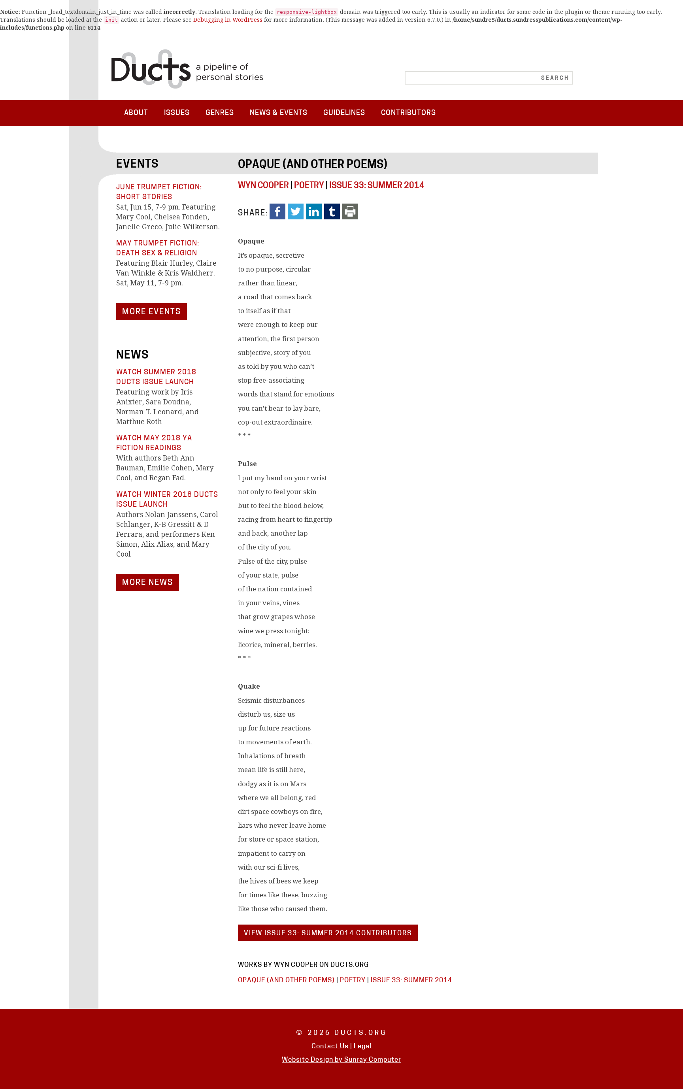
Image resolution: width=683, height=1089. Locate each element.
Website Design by (313, 1060)
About (136, 113)
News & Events (279, 113)
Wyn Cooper (263, 186)
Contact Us (330, 1046)
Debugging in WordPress (227, 20)
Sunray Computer (372, 1060)
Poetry (309, 186)
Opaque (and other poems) (312, 165)
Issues (177, 113)
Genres (220, 113)
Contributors (408, 113)
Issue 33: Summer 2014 (377, 186)
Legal (363, 1046)
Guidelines (344, 113)
